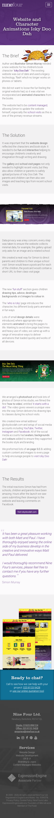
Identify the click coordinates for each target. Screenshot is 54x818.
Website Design (27, 752)
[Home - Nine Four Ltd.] (12, 3)
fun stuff (17, 289)
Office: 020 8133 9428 (27, 728)
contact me (10, 571)
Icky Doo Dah (21, 70)
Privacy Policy (12, 800)
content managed (37, 105)
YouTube (28, 428)
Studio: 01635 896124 (27, 725)
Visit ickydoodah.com (27, 512)
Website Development (27, 755)
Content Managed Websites (27, 764)
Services (27, 748)
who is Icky (13, 303)
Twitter (38, 428)
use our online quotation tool (28, 691)
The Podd (32, 806)
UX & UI (27, 758)
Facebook (24, 431)
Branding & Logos (27, 761)
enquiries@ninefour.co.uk (27, 731)
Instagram (7, 431)
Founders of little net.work (39, 803)
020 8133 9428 (31, 687)
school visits (34, 112)
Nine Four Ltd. (27, 714)
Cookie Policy (26, 800)
